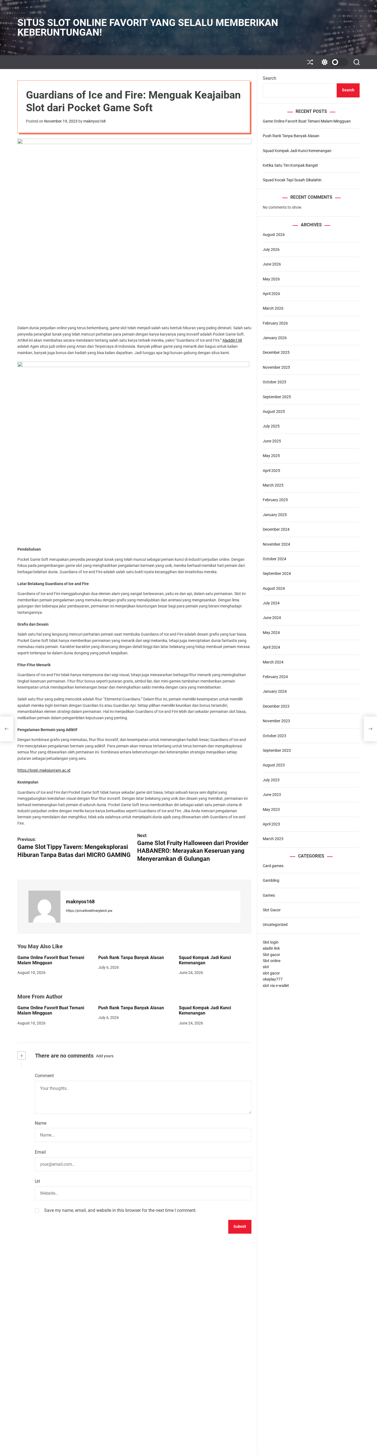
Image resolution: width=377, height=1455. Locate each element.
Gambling (271, 880)
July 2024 (271, 603)
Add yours (104, 1056)
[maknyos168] (44, 907)
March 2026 (273, 308)
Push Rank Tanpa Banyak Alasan (131, 957)
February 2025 (275, 500)
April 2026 (271, 293)
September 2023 (277, 750)
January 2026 (275, 338)
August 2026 (274, 234)
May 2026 (271, 279)
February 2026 (275, 323)
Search (269, 78)
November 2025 (276, 367)
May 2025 (271, 455)
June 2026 (272, 264)
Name (40, 1123)
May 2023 (271, 809)
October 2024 (274, 559)
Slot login (270, 942)
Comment (44, 1075)
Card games (273, 866)
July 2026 (271, 249)
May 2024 (271, 632)
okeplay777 (273, 979)
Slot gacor (271, 954)
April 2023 (271, 824)
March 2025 (273, 485)
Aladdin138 (232, 340)
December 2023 (276, 706)
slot (266, 967)
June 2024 (272, 617)
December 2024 (276, 529)
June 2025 (272, 441)
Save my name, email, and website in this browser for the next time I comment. (120, 1210)
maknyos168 (94, 121)
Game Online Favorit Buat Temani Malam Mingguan (50, 960)
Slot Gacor (272, 910)
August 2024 (274, 588)
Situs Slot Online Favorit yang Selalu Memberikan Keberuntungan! (147, 27)
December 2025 (276, 352)
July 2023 (271, 780)
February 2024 (275, 677)
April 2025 (271, 470)
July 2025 (271, 426)
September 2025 (277, 397)
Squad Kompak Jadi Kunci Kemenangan (205, 960)
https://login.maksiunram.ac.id (43, 770)
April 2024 (271, 647)
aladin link (271, 948)
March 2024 (273, 662)
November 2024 (276, 544)
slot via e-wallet (276, 985)
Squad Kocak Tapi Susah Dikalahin (292, 180)
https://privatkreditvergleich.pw (89, 911)
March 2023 (273, 839)
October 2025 (274, 382)
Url (37, 1181)
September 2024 (277, 573)
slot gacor (271, 973)
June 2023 (272, 794)
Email (40, 1152)
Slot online (271, 961)
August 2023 (274, 765)
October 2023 (274, 736)
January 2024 (275, 691)
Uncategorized (275, 924)
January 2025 (275, 515)
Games (269, 895)
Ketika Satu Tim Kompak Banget (290, 165)
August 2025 (274, 411)
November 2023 (276, 721)
